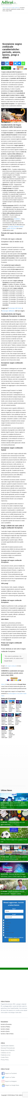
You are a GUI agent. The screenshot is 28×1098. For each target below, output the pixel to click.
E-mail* (14, 914)
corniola (11, 226)
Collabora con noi (6, 1052)
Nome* (14, 908)
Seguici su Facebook (11, 1073)
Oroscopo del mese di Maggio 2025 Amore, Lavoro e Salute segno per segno (4, 708)
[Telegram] (15, 63)
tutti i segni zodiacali (10, 666)
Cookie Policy (4, 1057)
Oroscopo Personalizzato (8, 1048)
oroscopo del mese (15, 308)
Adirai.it (3, 684)
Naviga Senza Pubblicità (7, 1050)
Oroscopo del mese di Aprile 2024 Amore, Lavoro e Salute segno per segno (4, 735)
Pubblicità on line (5, 1055)
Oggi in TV (6, 68)
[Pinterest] (11, 63)
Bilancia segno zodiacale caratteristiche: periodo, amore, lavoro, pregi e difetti (12, 735)
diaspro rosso (18, 226)
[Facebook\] (3, 63)
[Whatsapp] (23, 63)
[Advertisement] (14, 28)
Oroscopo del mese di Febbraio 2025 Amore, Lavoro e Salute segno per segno (4, 721)
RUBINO (17, 219)
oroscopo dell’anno (8, 311)
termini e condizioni (18, 937)
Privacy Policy (5, 1059)
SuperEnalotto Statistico (7, 1045)
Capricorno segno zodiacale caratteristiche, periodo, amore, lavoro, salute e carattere (12, 710)
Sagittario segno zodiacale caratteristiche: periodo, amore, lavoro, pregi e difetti (18, 722)
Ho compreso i (14, 937)
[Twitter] (7, 63)
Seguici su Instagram (11, 1081)
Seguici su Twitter (10, 1077)
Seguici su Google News (12, 1085)
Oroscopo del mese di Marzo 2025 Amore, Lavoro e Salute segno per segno (19, 708)
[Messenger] (19, 63)
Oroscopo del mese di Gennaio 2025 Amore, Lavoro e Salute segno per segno (11, 721)
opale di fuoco (11, 228)
